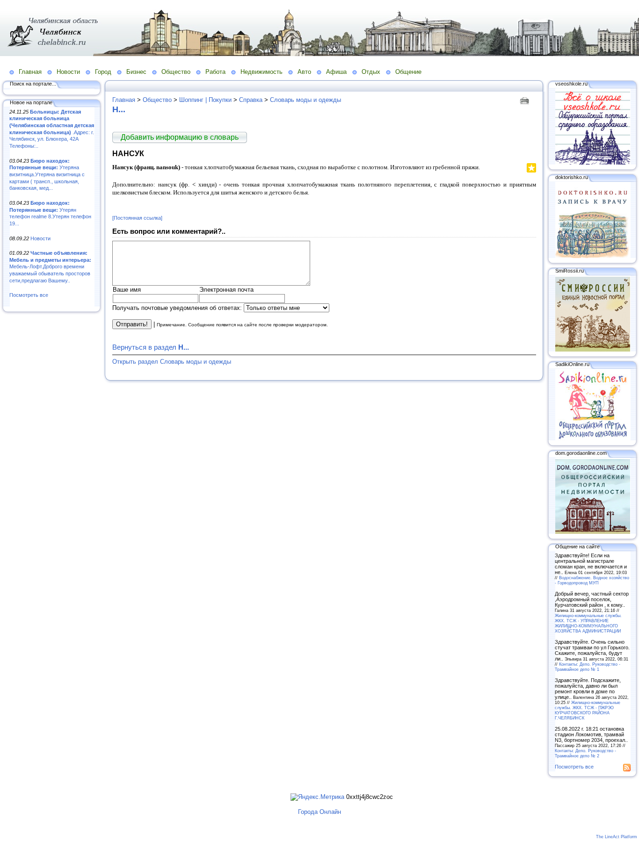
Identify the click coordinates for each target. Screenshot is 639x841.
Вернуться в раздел (150, 347)
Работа (215, 71)
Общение (408, 71)
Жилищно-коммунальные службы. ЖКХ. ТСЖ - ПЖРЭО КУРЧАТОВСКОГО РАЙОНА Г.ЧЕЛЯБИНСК (587, 710)
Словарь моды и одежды (305, 99)
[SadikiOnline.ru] (593, 438)
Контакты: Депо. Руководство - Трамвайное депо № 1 (587, 666)
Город (103, 71)
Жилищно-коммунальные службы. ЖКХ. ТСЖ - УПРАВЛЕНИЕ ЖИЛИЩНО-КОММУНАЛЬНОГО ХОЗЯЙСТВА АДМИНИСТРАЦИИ (588, 623)
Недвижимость (261, 71)
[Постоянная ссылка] (137, 218)
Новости (68, 71)
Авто (304, 71)
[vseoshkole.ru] (592, 162)
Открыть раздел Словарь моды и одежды (171, 361)
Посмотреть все (28, 295)
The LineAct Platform (616, 836)
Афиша (336, 71)
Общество (175, 71)
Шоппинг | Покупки (205, 99)
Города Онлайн (319, 811)
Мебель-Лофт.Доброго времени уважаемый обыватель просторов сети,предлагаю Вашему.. (50, 266)
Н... (118, 109)
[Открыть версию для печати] (525, 99)
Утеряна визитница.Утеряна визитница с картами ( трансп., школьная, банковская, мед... (47, 174)
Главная (30, 71)
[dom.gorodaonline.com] (592, 532)
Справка (250, 99)
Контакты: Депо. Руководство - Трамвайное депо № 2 (585, 753)
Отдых (371, 71)
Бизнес (136, 71)
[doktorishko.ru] (592, 256)
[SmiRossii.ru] (592, 349)
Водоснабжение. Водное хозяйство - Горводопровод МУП (592, 580)
